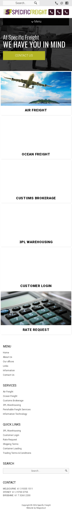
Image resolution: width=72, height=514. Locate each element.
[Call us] (56, 3)
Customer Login (11, 435)
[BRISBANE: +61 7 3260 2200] (66, 12)
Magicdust (41, 508)
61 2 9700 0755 (20, 492)
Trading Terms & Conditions (17, 453)
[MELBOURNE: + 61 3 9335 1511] (51, 12)
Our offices (8, 361)
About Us (7, 357)
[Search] (36, 3)
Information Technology (15, 414)
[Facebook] (67, 3)
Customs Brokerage (13, 400)
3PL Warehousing (12, 405)
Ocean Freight (10, 396)
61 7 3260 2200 (22, 495)
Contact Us (24, 55)
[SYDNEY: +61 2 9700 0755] (59, 12)
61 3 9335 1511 (25, 488)
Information (9, 370)
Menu (37, 21)
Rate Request (10, 439)
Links (5, 366)
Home (6, 352)
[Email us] (61, 3)
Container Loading (12, 448)
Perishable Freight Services (17, 409)
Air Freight (8, 391)
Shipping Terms (10, 444)
